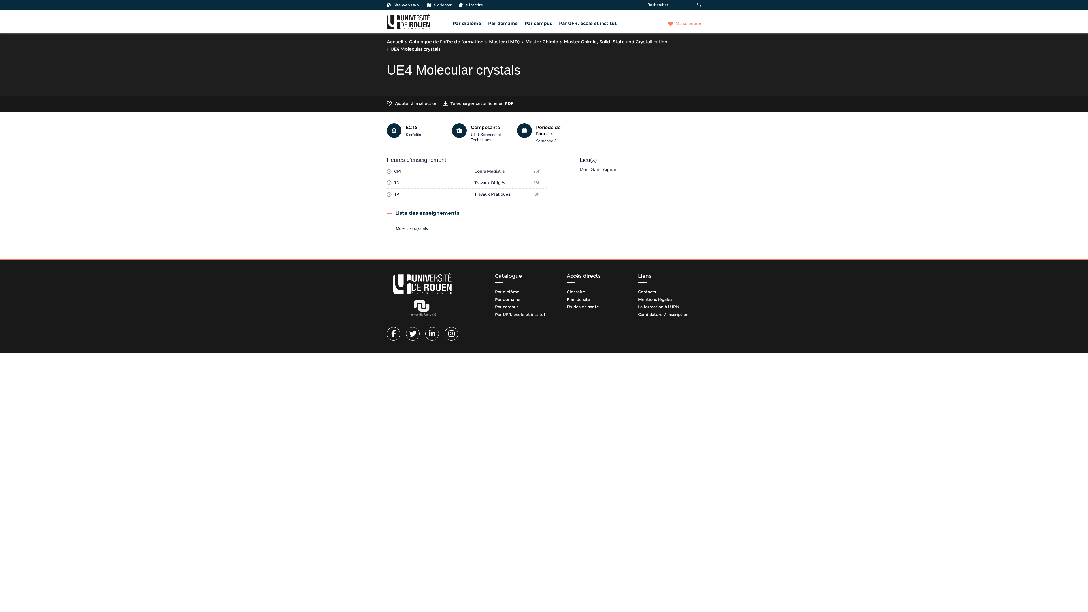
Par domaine (503, 23)
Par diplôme (467, 23)
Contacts (647, 291)
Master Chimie (541, 41)
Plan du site (578, 299)
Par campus (538, 23)
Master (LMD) (504, 41)
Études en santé (583, 306)
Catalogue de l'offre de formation (446, 41)
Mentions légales (655, 299)
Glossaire (576, 291)
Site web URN (407, 5)
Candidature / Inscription (663, 314)
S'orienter (443, 5)
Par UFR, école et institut (588, 23)
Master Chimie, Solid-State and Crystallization (615, 41)
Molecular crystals (412, 228)
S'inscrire (474, 5)
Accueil (395, 41)
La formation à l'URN (658, 306)
